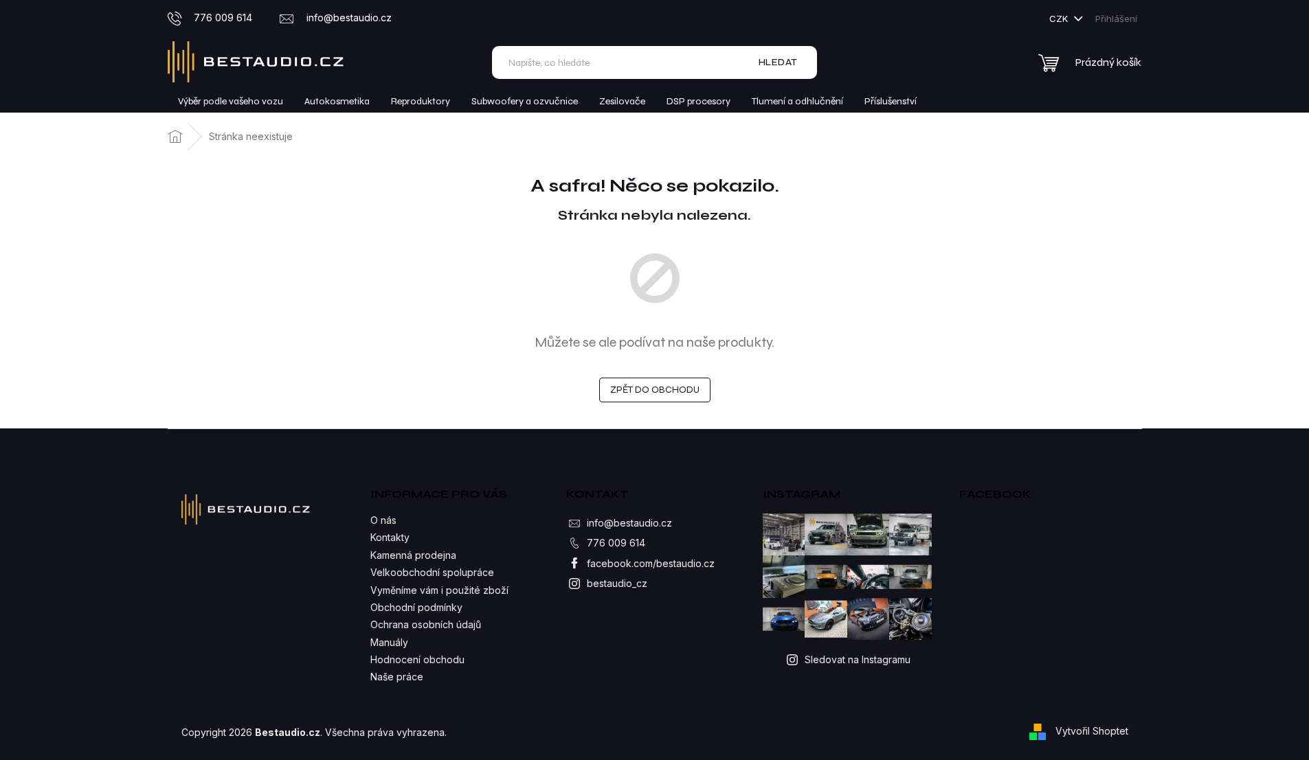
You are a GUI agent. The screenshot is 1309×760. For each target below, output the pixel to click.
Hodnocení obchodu (417, 659)
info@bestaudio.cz (629, 523)
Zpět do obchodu (655, 389)
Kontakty (390, 537)
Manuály (389, 642)
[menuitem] (230, 102)
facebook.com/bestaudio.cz (651, 563)
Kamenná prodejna (413, 555)
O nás (383, 520)
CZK (1060, 18)
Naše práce (396, 676)
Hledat (778, 62)
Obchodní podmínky (416, 607)
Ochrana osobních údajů (425, 624)
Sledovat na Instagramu (857, 659)
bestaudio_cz (617, 583)
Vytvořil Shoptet (1091, 731)
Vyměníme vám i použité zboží (439, 590)
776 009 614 (616, 543)
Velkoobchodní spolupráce (432, 572)
